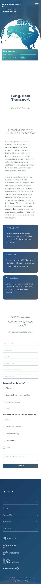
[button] (36, 4)
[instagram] (8, 491)
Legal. (27, 581)
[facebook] (5, 491)
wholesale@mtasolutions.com (20, 332)
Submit (20, 466)
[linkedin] (12, 491)
